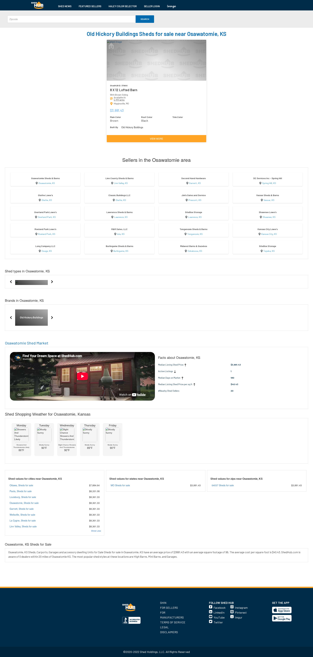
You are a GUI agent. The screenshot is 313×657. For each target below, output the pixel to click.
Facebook (219, 607)
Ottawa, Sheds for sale (21, 485)
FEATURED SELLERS (90, 6)
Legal (164, 627)
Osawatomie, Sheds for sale (24, 502)
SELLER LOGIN (152, 6)
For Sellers (169, 607)
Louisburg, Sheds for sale (23, 497)
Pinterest (241, 612)
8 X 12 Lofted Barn (123, 90)
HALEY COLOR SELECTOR (123, 6)
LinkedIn (219, 612)
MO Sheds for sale (120, 485)
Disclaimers (169, 632)
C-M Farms (119, 99)
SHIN (163, 602)
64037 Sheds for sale (223, 485)
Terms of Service (172, 622)
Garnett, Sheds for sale (22, 508)
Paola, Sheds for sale (21, 491)
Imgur (238, 617)
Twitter (218, 622)
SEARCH (145, 19)
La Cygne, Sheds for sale (23, 520)
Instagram (241, 607)
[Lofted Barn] (31, 281)
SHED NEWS (64, 6)
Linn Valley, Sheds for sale (23, 526)
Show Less (96, 530)
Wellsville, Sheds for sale (22, 514)
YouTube (219, 617)
